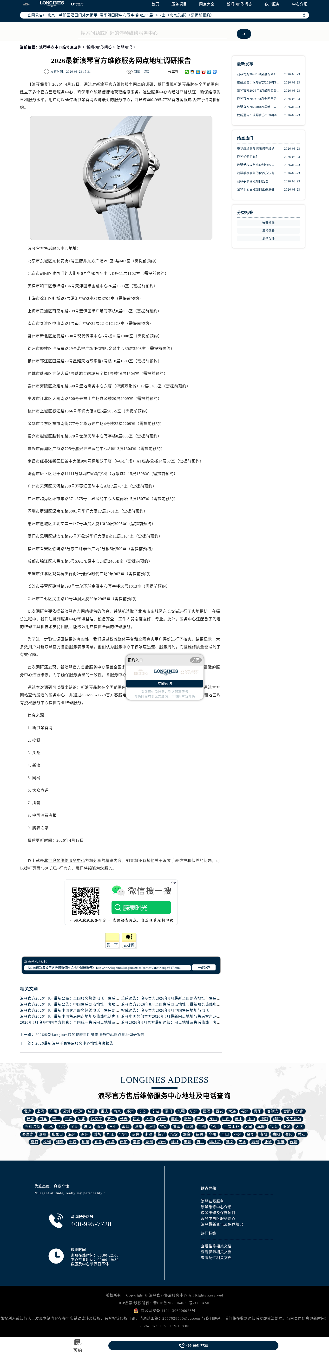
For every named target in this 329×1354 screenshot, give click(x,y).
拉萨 (164, 1127)
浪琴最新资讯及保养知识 (222, 1224)
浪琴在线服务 (212, 1201)
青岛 (69, 1119)
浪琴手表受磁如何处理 (252, 181)
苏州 (111, 1119)
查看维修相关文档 (216, 1246)
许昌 (111, 1142)
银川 (215, 1127)
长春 (124, 1119)
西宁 (200, 1142)
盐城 (268, 1142)
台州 (293, 1142)
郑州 (130, 1111)
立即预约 (165, 684)
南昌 (43, 1119)
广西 (226, 1119)
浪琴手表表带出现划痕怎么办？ (258, 165)
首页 (155, 4)
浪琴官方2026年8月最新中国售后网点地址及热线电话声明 (69, 1016)
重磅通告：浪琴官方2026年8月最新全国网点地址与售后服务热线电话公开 (184, 998)
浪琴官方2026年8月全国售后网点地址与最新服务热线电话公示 (174, 1004)
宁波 (155, 1111)
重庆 (104, 1111)
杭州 (194, 1111)
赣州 (138, 1127)
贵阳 (258, 1111)
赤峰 (261, 1127)
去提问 (129, 945)
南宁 (56, 1119)
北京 (28, 1111)
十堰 (73, 1142)
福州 (245, 1111)
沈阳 (82, 1119)
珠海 (87, 1127)
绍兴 (200, 1134)
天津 (79, 1111)
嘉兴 (136, 1134)
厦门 (168, 1111)
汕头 (100, 1127)
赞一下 (112, 945)
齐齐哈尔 (293, 1119)
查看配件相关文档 (216, 1258)
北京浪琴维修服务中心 (64, 861)
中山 (251, 1119)
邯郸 (187, 1119)
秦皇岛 (28, 1134)
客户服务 (272, 4)
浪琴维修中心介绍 (216, 1207)
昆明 (30, 1119)
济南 (300, 1111)
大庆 (299, 1127)
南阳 (124, 1142)
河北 (136, 1119)
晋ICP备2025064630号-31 (175, 1303)
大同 (248, 1127)
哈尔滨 (272, 1111)
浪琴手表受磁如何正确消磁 (256, 189)
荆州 (85, 1142)
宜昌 (98, 1142)
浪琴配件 (268, 238)
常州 (123, 1134)
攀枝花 (215, 1142)
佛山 (239, 1119)
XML (206, 1303)
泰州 (255, 1142)
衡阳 (289, 1134)
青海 (177, 1127)
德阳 (264, 1119)
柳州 (162, 1142)
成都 (92, 1111)
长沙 (143, 1111)
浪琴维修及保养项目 (218, 1213)
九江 (110, 1134)
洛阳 (263, 1134)
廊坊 (200, 1119)
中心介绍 (300, 4)
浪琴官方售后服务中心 (168, 1295)
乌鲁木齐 (231, 1127)
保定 (162, 1119)
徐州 (85, 1134)
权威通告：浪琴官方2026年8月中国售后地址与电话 (165, 1010)
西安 (219, 1111)
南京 (117, 1111)
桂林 (175, 1142)
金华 (251, 1134)
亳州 (212, 1134)
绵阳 (277, 1119)
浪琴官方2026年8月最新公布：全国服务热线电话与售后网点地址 (75, 998)
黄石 (302, 1134)
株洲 (47, 1142)
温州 (72, 1134)
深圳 (66, 1111)
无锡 (62, 1127)
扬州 (238, 1134)
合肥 (287, 1111)
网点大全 (207, 4)
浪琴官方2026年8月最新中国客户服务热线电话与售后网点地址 (73, 1010)
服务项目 (179, 4)
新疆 (189, 1127)
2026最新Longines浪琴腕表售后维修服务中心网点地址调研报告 (90, 1035)
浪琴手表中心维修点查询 (60, 47)
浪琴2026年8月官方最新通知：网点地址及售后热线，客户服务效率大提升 (184, 1022)
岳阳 (276, 1134)
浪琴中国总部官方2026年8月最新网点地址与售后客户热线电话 (174, 1016)
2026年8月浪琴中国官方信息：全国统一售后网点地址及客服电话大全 (79, 1022)
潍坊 (97, 1134)
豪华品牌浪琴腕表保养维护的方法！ (258, 148)
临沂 (161, 1134)
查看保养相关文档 (216, 1252)
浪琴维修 (268, 223)
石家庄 (96, 1119)
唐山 (175, 1119)
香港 (281, 1142)
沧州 (42, 1134)
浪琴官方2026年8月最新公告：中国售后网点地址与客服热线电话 (75, 1004)
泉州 (149, 1142)
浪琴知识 (124, 47)
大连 (232, 1111)
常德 (136, 1142)
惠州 (187, 1142)
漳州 (151, 1127)
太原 (149, 1119)
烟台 (187, 1134)
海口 (126, 1127)
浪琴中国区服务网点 (218, 1218)
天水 (242, 1142)
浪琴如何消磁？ (248, 157)
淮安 (174, 1134)
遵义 (230, 1142)
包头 (274, 1127)
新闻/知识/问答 (239, 4)
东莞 (181, 1111)
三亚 (113, 1127)
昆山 (213, 1119)
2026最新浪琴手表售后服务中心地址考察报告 (74, 1043)
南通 (148, 1134)
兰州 (202, 1127)
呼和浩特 (32, 1127)
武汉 (207, 1111)
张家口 (57, 1134)
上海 (41, 1111)
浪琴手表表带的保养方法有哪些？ (258, 173)
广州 (53, 1111)
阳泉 (286, 1127)
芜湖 (75, 1127)
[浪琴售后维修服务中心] (52, 4)
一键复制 (204, 967)
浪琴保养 (40, 84)
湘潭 (60, 1142)
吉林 (49, 1127)
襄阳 (34, 1142)
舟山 (225, 1134)
